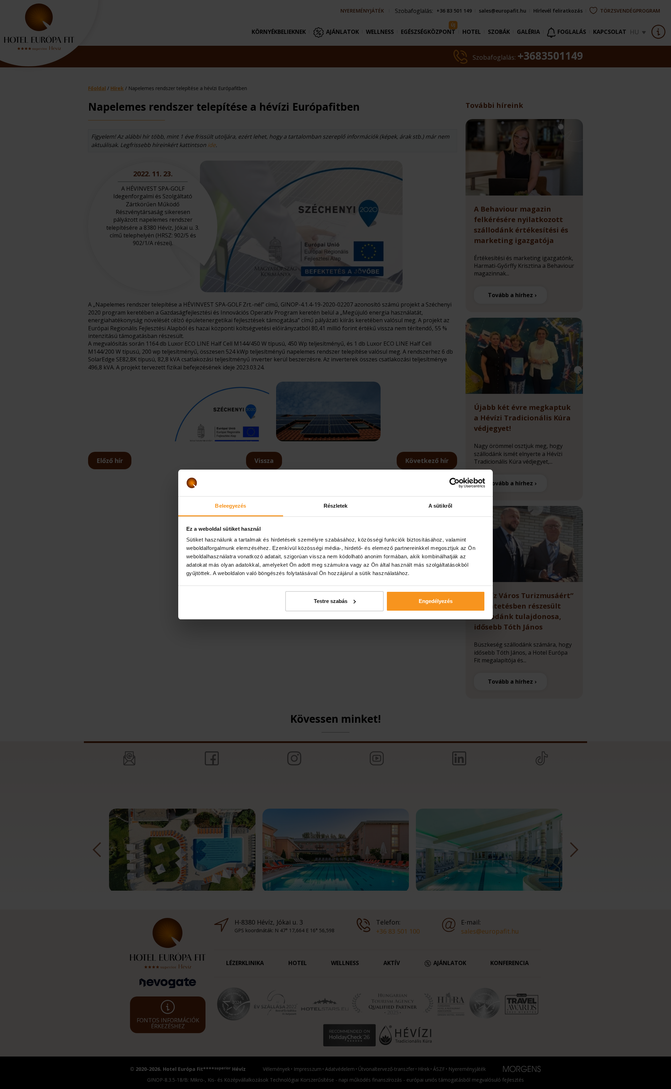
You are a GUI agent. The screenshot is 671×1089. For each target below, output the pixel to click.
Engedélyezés (436, 601)
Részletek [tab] (336, 506)
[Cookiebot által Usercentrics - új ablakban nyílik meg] (454, 483)
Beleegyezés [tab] (230, 506)
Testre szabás (330, 601)
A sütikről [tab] (440, 506)
